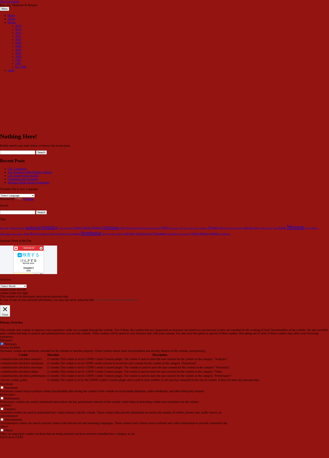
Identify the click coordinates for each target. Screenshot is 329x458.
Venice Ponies (199, 233)
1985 (18, 60)
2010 (18, 39)
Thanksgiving (144, 233)
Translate (28, 199)
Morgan (296, 227)
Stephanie (91, 233)
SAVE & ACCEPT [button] (11, 437)
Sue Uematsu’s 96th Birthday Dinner (30, 172)
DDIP (122, 228)
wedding (214, 233)
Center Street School (87, 228)
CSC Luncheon (17, 168)
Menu (5, 8)
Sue (104, 234)
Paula (27, 234)
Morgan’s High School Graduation (28, 182)
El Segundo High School (149, 228)
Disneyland (132, 228)
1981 (18, 63)
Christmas (110, 227)
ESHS (165, 228)
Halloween (224, 228)
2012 (18, 32)
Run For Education (60, 234)
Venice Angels (184, 234)
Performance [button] (7, 394)
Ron (32, 233)
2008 (18, 46)
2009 (18, 43)
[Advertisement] (164, 101)
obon (307, 228)
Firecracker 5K (176, 228)
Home (11, 15)
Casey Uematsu (65, 228)
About (11, 19)
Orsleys (314, 228)
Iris (240, 228)
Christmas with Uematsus (23, 179)
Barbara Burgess (17, 228)
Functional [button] (6, 384)
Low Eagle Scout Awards (23, 175)
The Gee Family (10, 1)
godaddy (203, 228)
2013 (18, 29)
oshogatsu (5, 234)
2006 (18, 49)
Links (11, 70)
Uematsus (159, 233)
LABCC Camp (265, 228)
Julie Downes (251, 227)
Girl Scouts (194, 228)
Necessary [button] (6, 340)
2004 (18, 56)
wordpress (225, 234)
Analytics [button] (5, 405)
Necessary (11, 344)
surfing (119, 234)
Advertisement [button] (9, 415)
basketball (33, 227)
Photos (12, 22)
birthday (50, 227)
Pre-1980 (20, 66)
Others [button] (4, 426)
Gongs (213, 228)
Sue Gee (111, 234)
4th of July (5, 228)
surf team (129, 233)
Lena (275, 228)
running (75, 233)
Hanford (234, 228)
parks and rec (17, 234)
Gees (185, 228)
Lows (282, 228)
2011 (18, 36)
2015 (18, 25)
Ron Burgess (42, 234)
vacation (172, 233)
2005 (18, 53)
